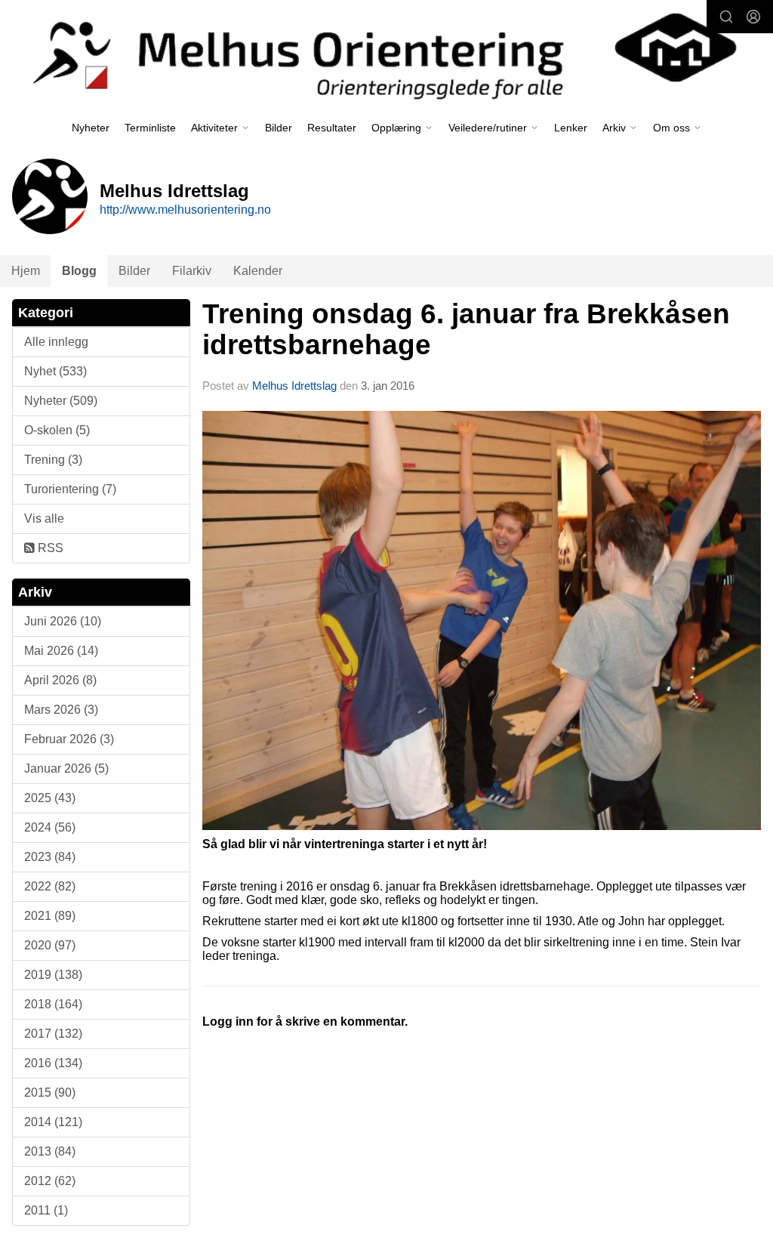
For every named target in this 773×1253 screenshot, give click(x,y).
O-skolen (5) (57, 430)
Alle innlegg (56, 341)
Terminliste (150, 128)
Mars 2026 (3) (61, 709)
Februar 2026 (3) (69, 739)
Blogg (79, 270)
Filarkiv (191, 270)
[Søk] (726, 16)
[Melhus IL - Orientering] (386, 54)
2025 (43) (49, 798)
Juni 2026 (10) (62, 621)
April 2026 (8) (60, 680)
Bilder (278, 128)
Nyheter (90, 128)
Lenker (570, 128)
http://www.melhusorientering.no (185, 209)
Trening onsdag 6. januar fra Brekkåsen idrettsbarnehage (466, 329)
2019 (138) (53, 974)
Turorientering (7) (70, 489)
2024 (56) (49, 827)
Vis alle (44, 518)
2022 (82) (49, 886)
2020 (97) (49, 945)
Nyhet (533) (55, 371)
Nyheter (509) (60, 400)
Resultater (331, 128)
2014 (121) (53, 1122)
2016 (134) (53, 1063)
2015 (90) (49, 1092)
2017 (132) (53, 1033)
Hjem (25, 270)
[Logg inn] (753, 16)
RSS (49, 548)
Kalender (257, 270)
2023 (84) (49, 856)
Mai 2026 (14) (61, 650)
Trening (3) (53, 459)
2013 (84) (49, 1151)
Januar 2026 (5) (66, 768)
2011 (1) (46, 1210)
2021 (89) (49, 915)
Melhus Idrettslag (294, 385)
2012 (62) (49, 1180)
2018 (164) (53, 1004)
